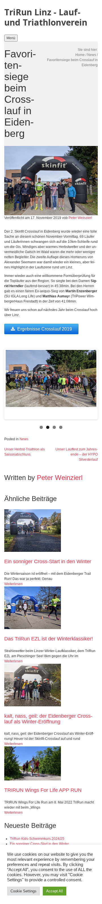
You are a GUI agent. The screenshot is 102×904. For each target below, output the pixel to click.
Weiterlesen (13, 584)
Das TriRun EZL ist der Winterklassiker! (48, 639)
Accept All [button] (54, 891)
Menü (11, 38)
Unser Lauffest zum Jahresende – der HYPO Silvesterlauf (77, 454)
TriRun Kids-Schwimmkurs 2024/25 (37, 839)
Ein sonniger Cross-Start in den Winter (47, 561)
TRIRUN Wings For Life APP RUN (43, 790)
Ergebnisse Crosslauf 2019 (44, 329)
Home (80, 55)
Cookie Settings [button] (23, 891)
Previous (11, 384)
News (91, 55)
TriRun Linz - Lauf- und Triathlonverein (45, 17)
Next (91, 384)
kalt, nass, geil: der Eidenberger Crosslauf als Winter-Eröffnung (48, 719)
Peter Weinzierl (80, 218)
